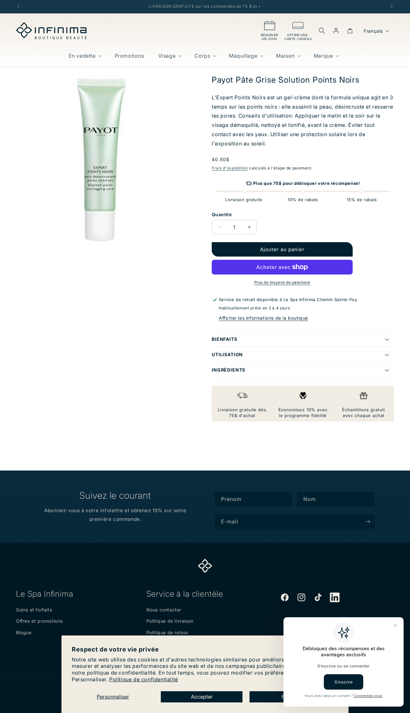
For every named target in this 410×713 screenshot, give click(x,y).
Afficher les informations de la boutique (263, 318)
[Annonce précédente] (18, 6)
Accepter (202, 696)
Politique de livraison (169, 621)
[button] (84, 56)
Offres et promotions (39, 621)
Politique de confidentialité (143, 679)
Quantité (222, 214)
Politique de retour (167, 632)
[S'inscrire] (368, 521)
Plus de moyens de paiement (282, 282)
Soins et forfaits (34, 609)
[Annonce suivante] (392, 6)
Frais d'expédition (230, 168)
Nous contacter (163, 609)
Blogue (24, 632)
